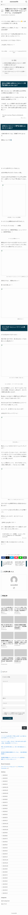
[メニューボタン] (1, 1)
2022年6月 (5, 841)
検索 (24, 727)
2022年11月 (5, 826)
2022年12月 (5, 823)
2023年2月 (5, 817)
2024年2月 (5, 781)
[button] (3, 557)
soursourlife (14, 1)
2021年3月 (5, 887)
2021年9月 (5, 869)
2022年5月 (5, 844)
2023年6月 (5, 805)
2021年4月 (5, 884)
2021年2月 (5, 890)
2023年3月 (5, 814)
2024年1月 (5, 784)
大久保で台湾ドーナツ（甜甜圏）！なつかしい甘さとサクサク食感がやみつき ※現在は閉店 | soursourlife (13, 535)
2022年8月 (5, 835)
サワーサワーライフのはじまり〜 (8, 766)
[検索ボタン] (26, 1)
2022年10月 (5, 829)
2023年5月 (5, 808)
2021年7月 (5, 875)
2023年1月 (5, 820)
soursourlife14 (14, 585)
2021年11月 (5, 862)
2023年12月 (5, 787)
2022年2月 (5, 853)
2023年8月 (5, 799)
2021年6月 (5, 878)
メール (5, 703)
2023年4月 (5, 811)
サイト (4, 708)
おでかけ (5, 903)
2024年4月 (5, 775)
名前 (4, 698)
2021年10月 (5, 866)
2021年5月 (5, 881)
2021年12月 (5, 859)
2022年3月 (5, 850)
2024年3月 (5, 778)
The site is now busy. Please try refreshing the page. (12, 115)
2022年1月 (5, 856)
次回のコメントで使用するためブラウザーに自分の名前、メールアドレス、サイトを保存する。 (14, 713)
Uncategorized (6, 900)
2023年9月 (5, 796)
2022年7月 (5, 838)
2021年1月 (5, 893)
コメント (5, 681)
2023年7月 (5, 802)
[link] (14, 588)
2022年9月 (5, 832)
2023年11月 (5, 790)
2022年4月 (5, 847)
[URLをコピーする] (25, 557)
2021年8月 (5, 872)
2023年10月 (5, 793)
